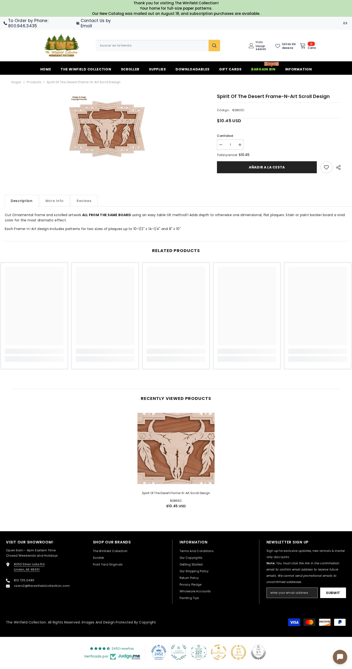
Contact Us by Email (96, 23)
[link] (326, 167)
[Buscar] (158, 45)
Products (34, 82)
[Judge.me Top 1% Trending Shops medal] (238, 652)
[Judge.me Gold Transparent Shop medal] (218, 652)
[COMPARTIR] (336, 167)
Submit (333, 592)
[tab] (22, 201)
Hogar (16, 82)
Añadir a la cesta (267, 167)
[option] (107, 129)
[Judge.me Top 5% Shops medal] (258, 652)
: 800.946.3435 (28, 23)
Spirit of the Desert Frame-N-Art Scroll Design (176, 493)
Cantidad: (225, 135)
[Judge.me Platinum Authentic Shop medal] (178, 652)
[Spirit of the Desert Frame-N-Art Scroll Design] (176, 448)
